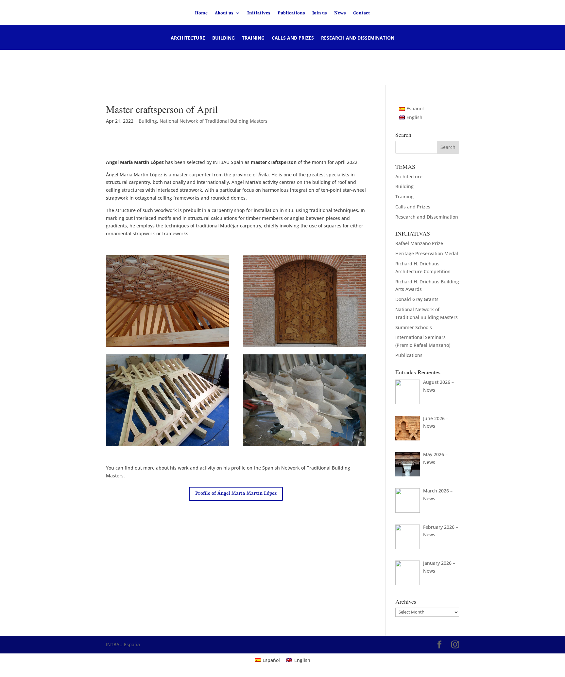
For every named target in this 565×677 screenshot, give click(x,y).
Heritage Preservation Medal (426, 253)
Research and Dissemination (357, 38)
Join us (319, 13)
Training (253, 38)
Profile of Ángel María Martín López (236, 493)
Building (223, 38)
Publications (291, 13)
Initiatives (258, 13)
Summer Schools (413, 327)
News (340, 13)
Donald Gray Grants (416, 299)
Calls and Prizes (293, 38)
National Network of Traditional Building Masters (213, 121)
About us (224, 13)
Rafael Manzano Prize (419, 243)
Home (201, 13)
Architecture (188, 38)
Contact (361, 13)
